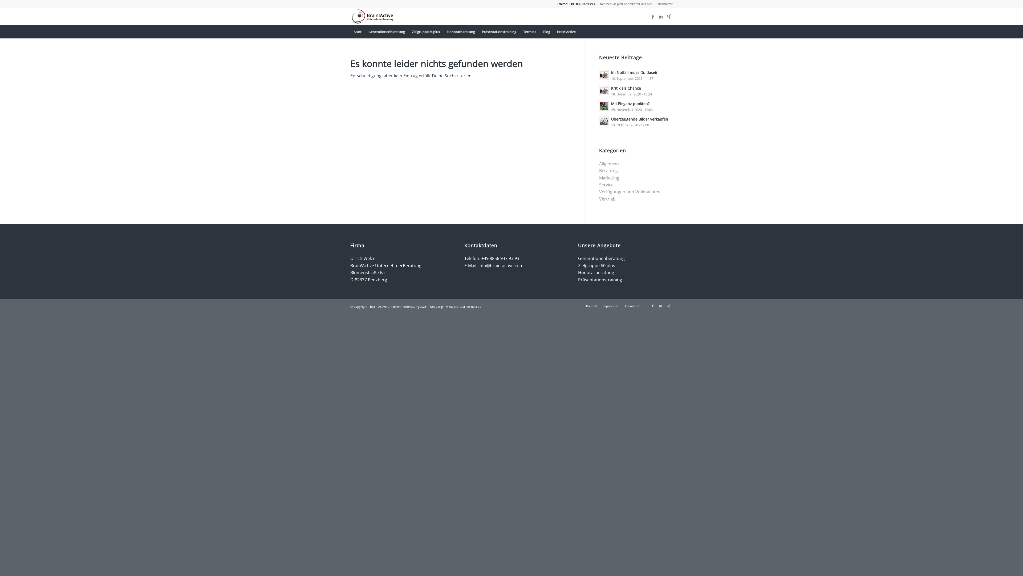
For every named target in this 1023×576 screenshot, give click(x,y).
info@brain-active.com (500, 266)
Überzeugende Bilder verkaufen (639, 119)
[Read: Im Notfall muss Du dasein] (604, 74)
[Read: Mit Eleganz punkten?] (604, 106)
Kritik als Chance (626, 88)
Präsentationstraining (600, 280)
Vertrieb (607, 199)
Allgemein (609, 164)
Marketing (609, 178)
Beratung (608, 171)
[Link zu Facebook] (653, 17)
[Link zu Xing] (669, 17)
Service (606, 185)
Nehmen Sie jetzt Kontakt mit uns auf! (626, 4)
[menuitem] (626, 4)
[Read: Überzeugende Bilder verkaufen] (604, 121)
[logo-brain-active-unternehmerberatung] (373, 16)
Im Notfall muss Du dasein (635, 72)
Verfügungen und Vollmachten (630, 192)
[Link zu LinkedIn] (661, 17)
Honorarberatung (596, 272)
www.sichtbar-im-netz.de (463, 307)
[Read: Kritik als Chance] (604, 90)
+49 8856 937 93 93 (500, 258)
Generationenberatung (601, 258)
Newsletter (665, 4)
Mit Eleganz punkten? (630, 103)
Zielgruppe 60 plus (596, 266)
